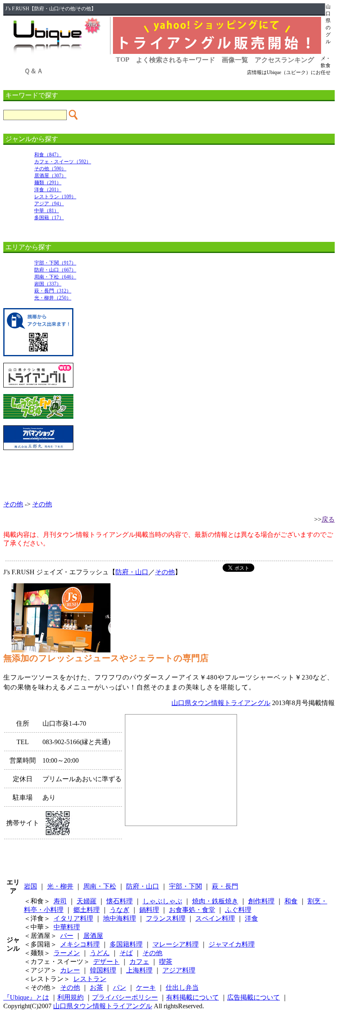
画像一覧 (235, 59)
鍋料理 (149, 909)
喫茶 (165, 961)
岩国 (30, 886)
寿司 (60, 901)
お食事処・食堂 (192, 909)
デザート (106, 961)
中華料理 (67, 927)
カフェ (139, 961)
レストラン (89, 978)
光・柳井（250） (52, 298)
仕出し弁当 (182, 987)
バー (66, 935)
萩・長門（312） (52, 291)
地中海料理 (119, 918)
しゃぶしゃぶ (162, 901)
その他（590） (50, 169)
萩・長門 (225, 886)
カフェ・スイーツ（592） (62, 162)
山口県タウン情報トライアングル (220, 702)
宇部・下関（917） (55, 263)
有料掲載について (192, 997)
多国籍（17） (49, 217)
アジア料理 (178, 970)
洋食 (251, 918)
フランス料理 (165, 918)
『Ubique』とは (26, 997)
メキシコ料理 (80, 944)
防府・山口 (131, 571)
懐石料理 (119, 901)
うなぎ (119, 909)
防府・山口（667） (55, 270)
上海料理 (139, 970)
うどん (100, 952)
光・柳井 (60, 886)
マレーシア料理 (176, 944)
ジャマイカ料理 (232, 944)
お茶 (96, 987)
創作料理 (261, 901)
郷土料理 (86, 909)
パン (119, 987)
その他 (13, 504)
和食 (291, 901)
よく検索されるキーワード (175, 59)
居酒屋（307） (50, 176)
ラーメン (67, 952)
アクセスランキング (284, 59)
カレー (70, 970)
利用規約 (70, 997)
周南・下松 (99, 886)
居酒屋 (93, 935)
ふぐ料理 (238, 909)
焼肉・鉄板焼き (215, 901)
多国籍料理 (126, 944)
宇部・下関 (185, 886)
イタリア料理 (73, 918)
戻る (328, 519)
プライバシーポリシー (125, 997)
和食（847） (47, 155)
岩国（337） (47, 284)
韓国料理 (103, 970)
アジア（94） (49, 204)
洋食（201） (47, 190)
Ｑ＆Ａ (33, 70)
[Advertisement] (169, 475)
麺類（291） (47, 183)
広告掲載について (253, 997)
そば (126, 952)
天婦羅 (86, 901)
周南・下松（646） (55, 277)
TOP (122, 59)
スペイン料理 (215, 918)
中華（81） (46, 210)
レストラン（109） (55, 197)
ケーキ (146, 987)
